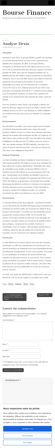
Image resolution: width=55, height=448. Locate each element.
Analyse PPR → (45, 295)
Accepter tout (27, 429)
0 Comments (17, 47)
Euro (32, 284)
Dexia (26, 284)
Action (10, 284)
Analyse (18, 284)
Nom (5, 344)
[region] (27, 426)
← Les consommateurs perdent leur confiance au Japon (13, 297)
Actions (6, 40)
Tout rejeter (27, 442)
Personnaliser (27, 436)
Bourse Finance (27, 12)
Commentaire (9, 320)
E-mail (6, 350)
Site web (6, 356)
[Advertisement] (24, 400)
